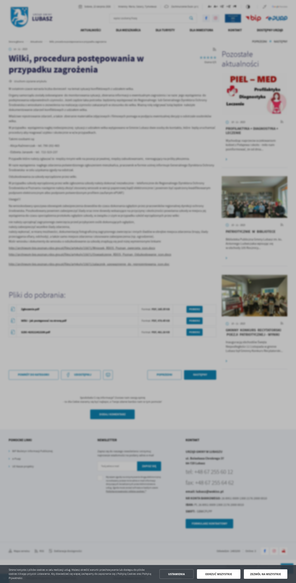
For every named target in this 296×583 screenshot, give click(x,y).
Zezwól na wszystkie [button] (265, 574)
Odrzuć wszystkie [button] (218, 574)
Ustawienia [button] (176, 574)
